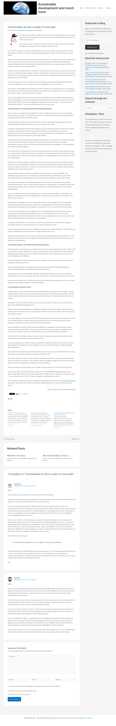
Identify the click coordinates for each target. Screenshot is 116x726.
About (82, 8)
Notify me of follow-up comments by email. (23, 691)
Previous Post (9, 439)
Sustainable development (25, 30)
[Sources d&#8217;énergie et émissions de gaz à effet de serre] (65, 420)
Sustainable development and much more (56, 8)
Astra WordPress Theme (84, 718)
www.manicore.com (69, 381)
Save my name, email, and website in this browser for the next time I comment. (35, 686)
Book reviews (90, 8)
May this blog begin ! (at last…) (56, 456)
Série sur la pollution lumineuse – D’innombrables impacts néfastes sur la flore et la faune (97, 82)
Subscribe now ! (92, 47)
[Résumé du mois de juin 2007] (19, 419)
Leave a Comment (12, 458)
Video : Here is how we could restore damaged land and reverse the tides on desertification (97, 74)
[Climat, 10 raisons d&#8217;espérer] (42, 419)
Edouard (17, 578)
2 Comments (12, 30)
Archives (100, 8)
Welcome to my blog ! (16, 456)
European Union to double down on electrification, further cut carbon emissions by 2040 (96, 65)
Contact (108, 8)
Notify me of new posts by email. (19, 694)
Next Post (76, 439)
